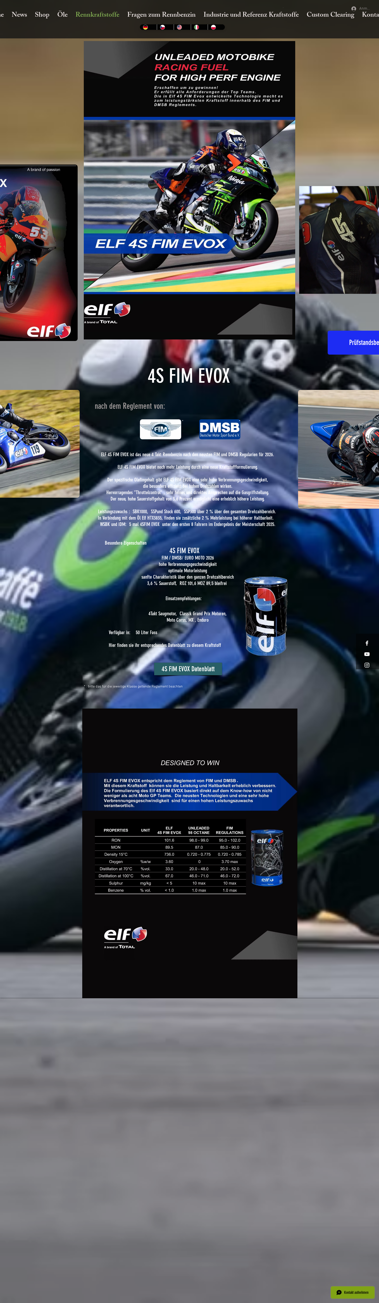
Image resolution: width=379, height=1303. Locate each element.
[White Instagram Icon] (367, 665)
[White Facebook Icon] (367, 643)
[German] (148, 27)
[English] (182, 27)
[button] (283, 7)
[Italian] (199, 27)
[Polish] (216, 27)
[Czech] (165, 27)
